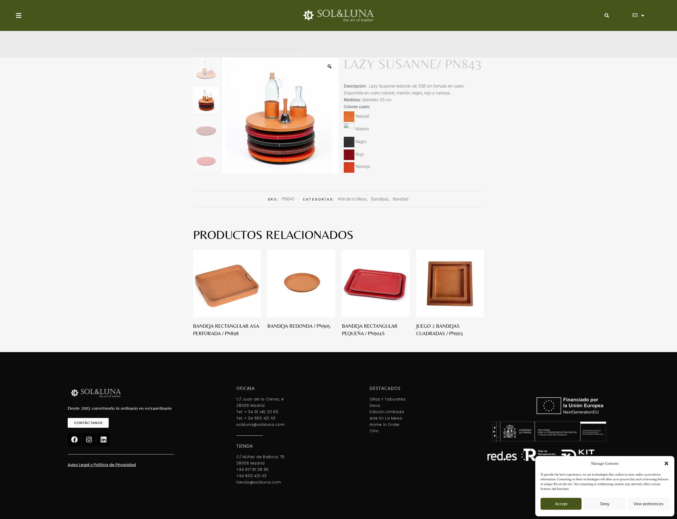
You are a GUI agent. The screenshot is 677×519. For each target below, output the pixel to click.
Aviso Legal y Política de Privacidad (102, 464)
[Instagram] (88, 439)
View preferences (648, 504)
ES (635, 15)
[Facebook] (74, 439)
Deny (605, 504)
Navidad (400, 199)
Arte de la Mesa (352, 199)
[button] (666, 463)
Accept (561, 504)
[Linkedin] (103, 439)
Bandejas (379, 199)
